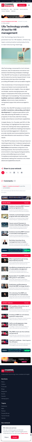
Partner (16, 9)
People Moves (24, 9)
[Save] (2, 172)
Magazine (4, 391)
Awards (3, 396)
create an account (13, 186)
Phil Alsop (6, 23)
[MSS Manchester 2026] (16, 198)
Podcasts (3, 386)
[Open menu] (29, 5)
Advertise (18, 1)
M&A (11, 9)
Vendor (13, 11)
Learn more (24, 433)
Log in (12, 1)
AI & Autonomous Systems (9, 21)
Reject (7, 437)
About (23, 1)
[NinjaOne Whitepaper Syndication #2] (16, 250)
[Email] (10, 172)
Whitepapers (5, 398)
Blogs (2, 389)
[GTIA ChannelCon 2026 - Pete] (16, 16)
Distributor (4, 9)
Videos (3, 384)
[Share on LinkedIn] (14, 172)
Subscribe (22, 5)
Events (3, 394)
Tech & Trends (5, 11)
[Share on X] (17, 172)
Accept (15, 437)
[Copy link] (6, 172)
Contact (29, 1)
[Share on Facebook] (21, 172)
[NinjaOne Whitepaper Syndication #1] (16, 350)
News (2, 382)
